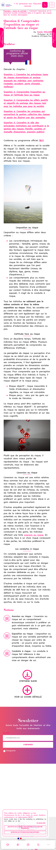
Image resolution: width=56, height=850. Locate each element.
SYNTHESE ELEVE (28, 681)
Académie (8, 844)
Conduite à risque (21, 651)
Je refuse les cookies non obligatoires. (25, 832)
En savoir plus (41, 823)
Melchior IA (45, 5)
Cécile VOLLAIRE (44, 32)
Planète (28, 844)
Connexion (52, 5)
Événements (38, 844)
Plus (48, 844)
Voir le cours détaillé (28, 697)
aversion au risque (33, 535)
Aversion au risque (21, 616)
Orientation (18, 844)
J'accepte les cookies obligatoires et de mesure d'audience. (25, 827)
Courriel (6, 733)
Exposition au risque (22, 634)
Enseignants (11, 751)
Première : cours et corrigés (14, 11)
